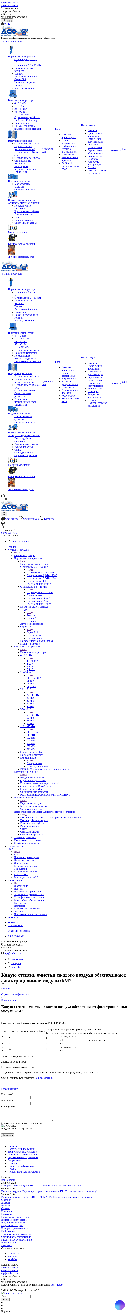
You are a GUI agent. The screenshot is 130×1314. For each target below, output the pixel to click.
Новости (6, 1205)
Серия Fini (32, 632)
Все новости (8, 1180)
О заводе (6, 1199)
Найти (5, 1299)
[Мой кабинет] (3, 496)
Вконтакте (17, 959)
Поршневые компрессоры (34, 564)
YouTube (16, 967)
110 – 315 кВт (34, 732)
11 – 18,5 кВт (34, 678)
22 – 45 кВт (33, 695)
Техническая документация (16, 1234)
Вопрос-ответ (8, 1242)
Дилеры (5, 1202)
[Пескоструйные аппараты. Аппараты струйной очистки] (24, 195)
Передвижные (34, 763)
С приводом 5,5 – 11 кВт (40, 592)
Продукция (7, 1214)
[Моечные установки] (24, 227)
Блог (16, 854)
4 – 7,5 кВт (32, 660)
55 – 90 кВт (33, 715)
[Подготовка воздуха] (24, 177)
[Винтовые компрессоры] (24, 94)
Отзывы (5, 1208)
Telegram (16, 963)
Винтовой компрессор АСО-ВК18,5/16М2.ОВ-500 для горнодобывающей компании (47, 1197)
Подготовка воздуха (31, 803)
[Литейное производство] (24, 250)
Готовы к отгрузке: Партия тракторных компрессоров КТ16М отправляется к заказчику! (49, 1191)
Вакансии (6, 1211)
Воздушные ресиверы (32, 777)
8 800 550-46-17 (9, 2)
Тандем (31, 615)
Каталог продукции (24, 555)
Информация (21, 885)
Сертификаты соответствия (16, 1237)
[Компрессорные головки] (24, 238)
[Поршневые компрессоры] (24, 50)
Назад (17, 552)
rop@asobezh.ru (12, 953)
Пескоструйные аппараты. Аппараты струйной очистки (50, 817)
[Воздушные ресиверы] (24, 134)
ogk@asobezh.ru (44, 1077)
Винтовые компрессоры (33, 652)
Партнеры (6, 1245)
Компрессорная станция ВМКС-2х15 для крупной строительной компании (41, 1185)
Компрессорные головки (14, 1228)
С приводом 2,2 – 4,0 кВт (40, 572)
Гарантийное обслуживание (16, 1239)
